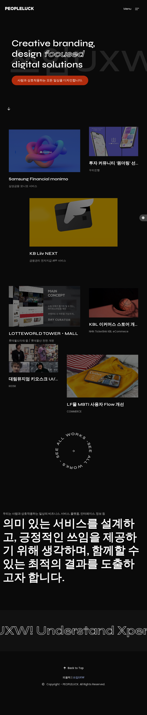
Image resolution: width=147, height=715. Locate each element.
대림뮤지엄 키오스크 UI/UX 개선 (40, 379)
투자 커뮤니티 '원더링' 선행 (114, 163)
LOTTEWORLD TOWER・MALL (43, 333)
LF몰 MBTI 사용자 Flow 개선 (95, 404)
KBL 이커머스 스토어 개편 (114, 324)
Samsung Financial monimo (38, 179)
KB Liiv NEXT (43, 253)
